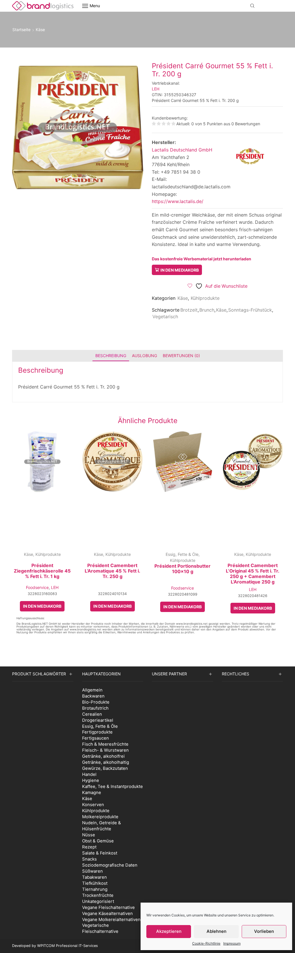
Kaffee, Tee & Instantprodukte (112, 786)
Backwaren (93, 696)
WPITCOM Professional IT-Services (67, 945)
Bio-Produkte (95, 702)
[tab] (110, 355)
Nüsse (88, 835)
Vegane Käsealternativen (107, 913)
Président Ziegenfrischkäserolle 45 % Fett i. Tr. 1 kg (42, 571)
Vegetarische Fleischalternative (100, 928)
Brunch (206, 310)
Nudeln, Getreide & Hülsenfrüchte (101, 825)
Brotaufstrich (95, 708)
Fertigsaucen (95, 738)
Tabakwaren (94, 877)
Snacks (89, 859)
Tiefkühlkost (94, 883)
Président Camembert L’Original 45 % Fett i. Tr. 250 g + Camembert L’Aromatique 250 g (252, 574)
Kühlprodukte (205, 298)
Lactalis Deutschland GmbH (182, 150)
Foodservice (37, 587)
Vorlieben (264, 931)
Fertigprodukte (97, 732)
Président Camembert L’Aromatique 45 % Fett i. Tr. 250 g (112, 571)
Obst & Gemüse (98, 841)
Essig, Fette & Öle (182, 554)
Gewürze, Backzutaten (105, 768)
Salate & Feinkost (99, 853)
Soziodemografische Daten (109, 865)
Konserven (93, 804)
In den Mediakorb (179, 270)
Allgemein (92, 690)
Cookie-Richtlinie (206, 943)
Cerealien (92, 714)
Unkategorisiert (98, 901)
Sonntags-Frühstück (250, 310)
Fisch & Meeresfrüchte (105, 744)
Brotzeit (189, 310)
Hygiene (90, 780)
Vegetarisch (165, 316)
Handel (89, 774)
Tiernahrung (94, 889)
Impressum (232, 943)
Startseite (21, 29)
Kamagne (91, 792)
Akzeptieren (168, 931)
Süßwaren (92, 871)
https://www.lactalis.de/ (177, 201)
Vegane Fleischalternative (108, 907)
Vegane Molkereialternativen (111, 919)
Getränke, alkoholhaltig (105, 762)
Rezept (89, 847)
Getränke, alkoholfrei (103, 756)
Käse (40, 29)
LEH (155, 88)
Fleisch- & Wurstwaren (105, 750)
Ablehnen (216, 931)
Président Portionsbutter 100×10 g (182, 568)
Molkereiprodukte (100, 816)
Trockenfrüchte (98, 895)
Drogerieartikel (97, 720)
